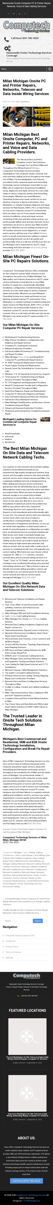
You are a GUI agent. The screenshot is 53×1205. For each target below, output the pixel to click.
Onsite (36, 875)
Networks (27, 875)
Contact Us (11, 941)
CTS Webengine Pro (31, 1200)
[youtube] (19, 13)
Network (21, 863)
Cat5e (13, 616)
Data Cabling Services (18, 861)
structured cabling (39, 247)
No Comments (23, 101)
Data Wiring (34, 861)
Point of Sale (24, 357)
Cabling (31, 852)
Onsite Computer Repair (23, 878)
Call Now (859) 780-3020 (26, 1180)
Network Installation (12, 872)
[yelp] (25, 13)
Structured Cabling (11, 886)
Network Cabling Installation (34, 866)
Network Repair (29, 872)
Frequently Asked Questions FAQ (20, 935)
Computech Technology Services (31, 1195)
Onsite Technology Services (29, 883)
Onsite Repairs (9, 883)
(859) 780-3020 (17, 250)
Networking (17, 875)
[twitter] (14, 13)
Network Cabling (33, 863)
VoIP (24, 554)
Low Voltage (34, 619)
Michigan (35, 168)
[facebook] (8, 13)
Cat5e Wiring (39, 855)
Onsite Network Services (38, 881)
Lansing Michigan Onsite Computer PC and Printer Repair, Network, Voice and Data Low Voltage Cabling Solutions (26, 901)
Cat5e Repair (26, 855)
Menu (4, 69)
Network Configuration (36, 869)
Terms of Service (13, 952)
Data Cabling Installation (21, 858)
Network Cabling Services (14, 869)
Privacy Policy (12, 946)
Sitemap (9, 958)
